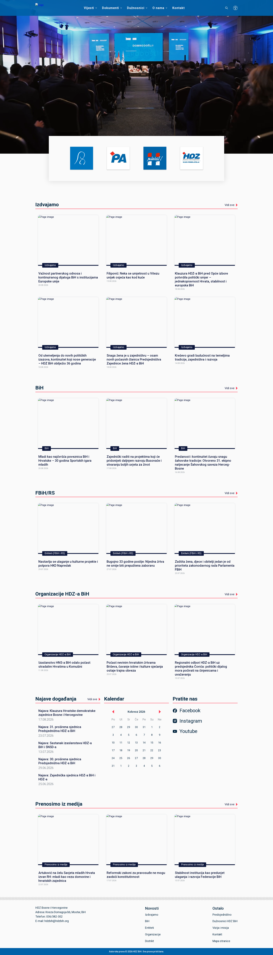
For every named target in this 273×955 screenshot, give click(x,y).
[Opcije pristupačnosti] (235, 8)
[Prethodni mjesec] (113, 712)
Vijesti (89, 8)
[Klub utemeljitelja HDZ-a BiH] (191, 158)
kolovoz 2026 (136, 711)
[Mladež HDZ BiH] (155, 158)
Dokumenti (110, 8)
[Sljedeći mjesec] (160, 712)
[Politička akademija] (118, 158)
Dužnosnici (135, 8)
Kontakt (178, 8)
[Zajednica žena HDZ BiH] (81, 158)
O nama (158, 8)
